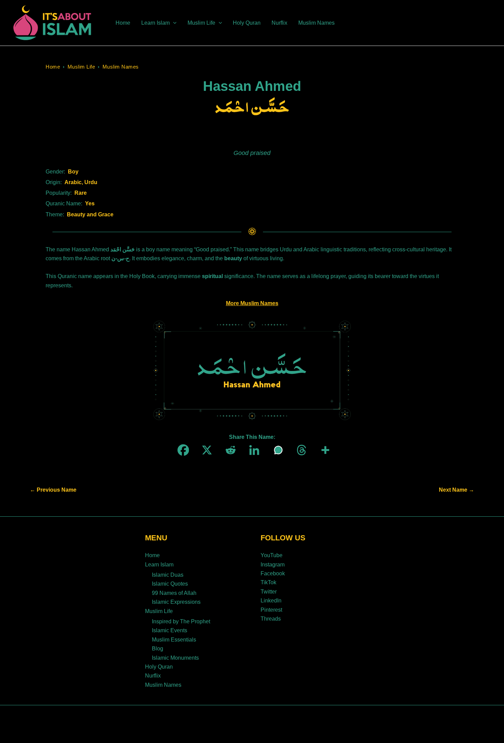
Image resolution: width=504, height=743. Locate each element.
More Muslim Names (252, 303)
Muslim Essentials (174, 640)
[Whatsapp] (276, 450)
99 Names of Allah (174, 593)
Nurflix (153, 676)
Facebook (273, 573)
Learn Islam (159, 564)
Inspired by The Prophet (181, 621)
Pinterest (271, 610)
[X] (205, 450)
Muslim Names (121, 67)
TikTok (268, 582)
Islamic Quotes (170, 584)
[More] (323, 450)
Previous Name (53, 490)
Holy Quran (159, 667)
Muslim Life (81, 67)
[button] (173, 23)
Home (53, 67)
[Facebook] (181, 450)
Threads (271, 619)
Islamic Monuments (175, 658)
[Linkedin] (252, 450)
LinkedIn (271, 600)
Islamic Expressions (176, 602)
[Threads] (299, 450)
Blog (157, 648)
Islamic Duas (167, 575)
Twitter (269, 592)
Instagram (273, 564)
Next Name (456, 490)
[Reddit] (228, 450)
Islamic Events (169, 630)
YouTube (272, 555)
